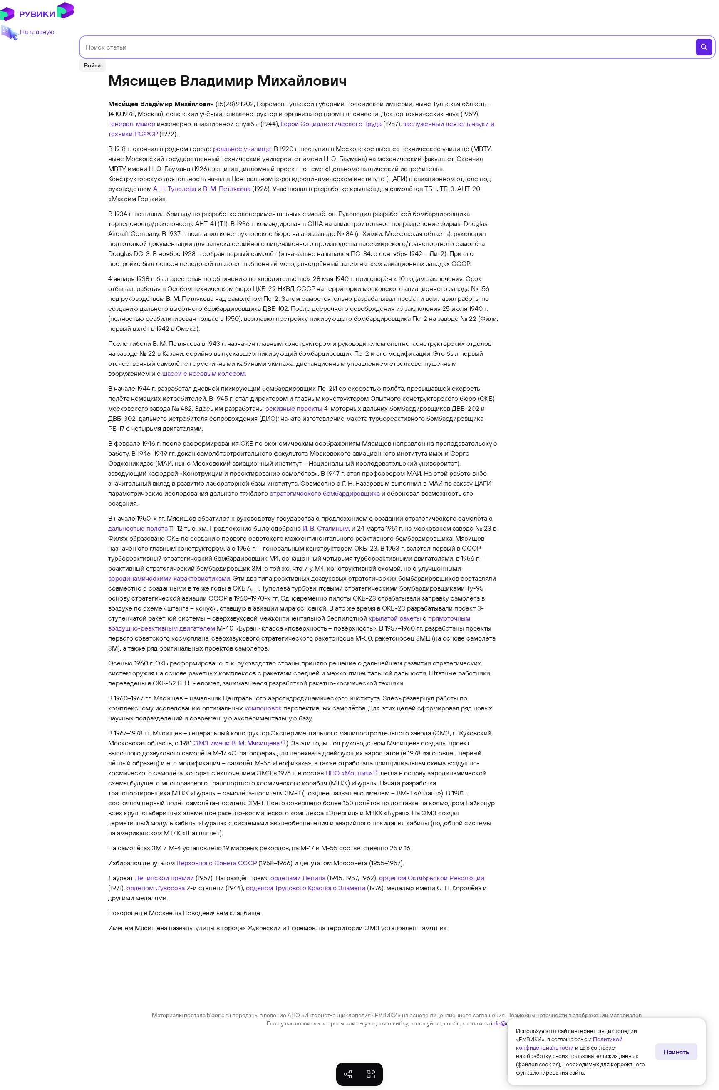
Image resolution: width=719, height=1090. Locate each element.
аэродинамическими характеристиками (169, 578)
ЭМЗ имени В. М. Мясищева (236, 743)
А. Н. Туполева (174, 188)
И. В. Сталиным (325, 528)
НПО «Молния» (348, 773)
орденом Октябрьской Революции (431, 878)
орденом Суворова (155, 888)
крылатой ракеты (395, 618)
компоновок (263, 708)
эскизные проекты (293, 408)
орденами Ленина (297, 878)
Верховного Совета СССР (216, 863)
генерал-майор (131, 123)
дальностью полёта (138, 528)
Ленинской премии (164, 878)
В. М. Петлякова (226, 188)
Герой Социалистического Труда (331, 123)
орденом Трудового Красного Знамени (305, 888)
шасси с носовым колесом (203, 373)
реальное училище (242, 148)
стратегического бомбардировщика (325, 493)
